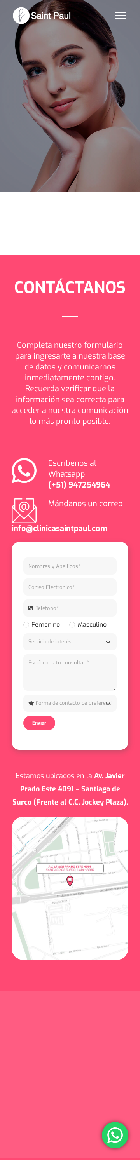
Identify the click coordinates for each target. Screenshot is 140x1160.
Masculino (92, 624)
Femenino (46, 624)
